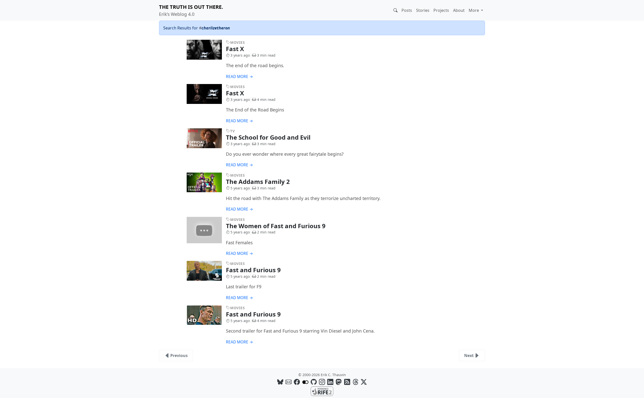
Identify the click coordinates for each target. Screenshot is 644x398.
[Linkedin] (330, 382)
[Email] (289, 382)
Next (469, 355)
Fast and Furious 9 (254, 270)
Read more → (239, 76)
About (459, 10)
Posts (406, 10)
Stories (422, 10)
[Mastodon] (339, 382)
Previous (179, 355)
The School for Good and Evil (269, 137)
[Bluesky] (280, 382)
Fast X (236, 49)
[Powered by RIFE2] (322, 390)
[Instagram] (322, 382)
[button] (395, 10)
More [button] (474, 10)
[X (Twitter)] (364, 382)
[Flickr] (305, 382)
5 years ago (240, 188)
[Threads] (355, 382)
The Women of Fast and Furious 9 (276, 226)
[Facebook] (297, 382)
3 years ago (240, 55)
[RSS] (347, 382)
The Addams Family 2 (258, 181)
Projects (441, 10)
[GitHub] (314, 382)
